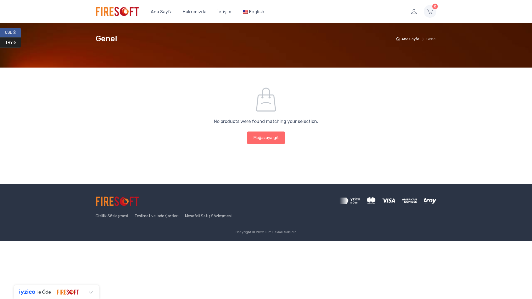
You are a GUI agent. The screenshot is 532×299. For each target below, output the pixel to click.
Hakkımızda (194, 11)
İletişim (223, 11)
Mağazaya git (266, 137)
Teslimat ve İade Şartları (156, 216)
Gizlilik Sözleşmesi (112, 216)
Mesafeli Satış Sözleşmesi (208, 216)
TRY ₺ (13, 42)
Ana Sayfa (162, 11)
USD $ (13, 32)
